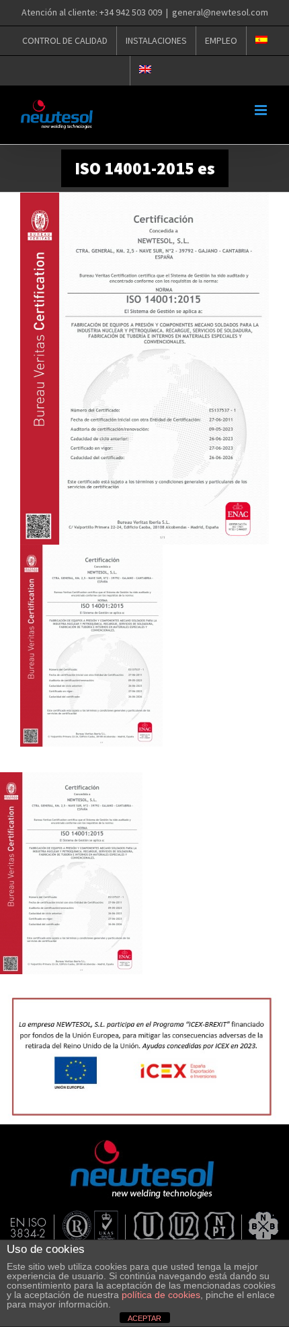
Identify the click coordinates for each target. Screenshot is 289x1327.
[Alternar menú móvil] (262, 110)
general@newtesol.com (220, 12)
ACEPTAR (144, 1318)
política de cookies (161, 1294)
